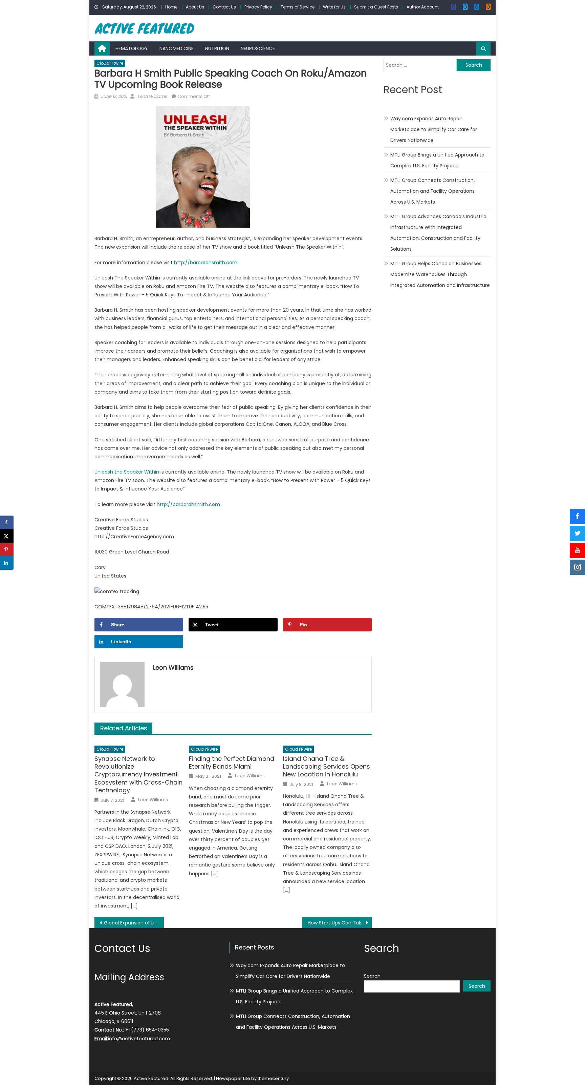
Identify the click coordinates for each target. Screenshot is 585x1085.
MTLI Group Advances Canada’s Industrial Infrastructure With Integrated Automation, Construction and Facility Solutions (439, 232)
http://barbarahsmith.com (205, 262)
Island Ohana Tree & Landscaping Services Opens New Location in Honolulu (326, 766)
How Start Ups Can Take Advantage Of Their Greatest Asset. (340, 922)
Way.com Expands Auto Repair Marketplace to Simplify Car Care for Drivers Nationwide (433, 129)
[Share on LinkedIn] (7, 563)
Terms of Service (298, 7)
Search (372, 976)
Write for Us (334, 7)
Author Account (423, 7)
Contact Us (224, 7)
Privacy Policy (258, 7)
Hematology (131, 48)
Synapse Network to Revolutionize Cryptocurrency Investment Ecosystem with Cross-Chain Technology (138, 774)
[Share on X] (7, 536)
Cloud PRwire (109, 63)
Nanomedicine (176, 48)
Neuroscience (258, 48)
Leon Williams (152, 96)
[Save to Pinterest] (7, 549)
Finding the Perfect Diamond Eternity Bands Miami (231, 763)
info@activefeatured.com (139, 1038)
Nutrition (217, 48)
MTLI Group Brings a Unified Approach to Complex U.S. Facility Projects (437, 160)
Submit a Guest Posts (376, 7)
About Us (195, 7)
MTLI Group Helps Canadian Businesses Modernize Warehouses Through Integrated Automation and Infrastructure (440, 274)
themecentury (273, 1078)
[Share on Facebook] (7, 522)
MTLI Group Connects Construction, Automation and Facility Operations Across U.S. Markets (432, 191)
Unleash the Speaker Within (126, 471)
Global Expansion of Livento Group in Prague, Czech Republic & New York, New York (134, 922)
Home (171, 7)
